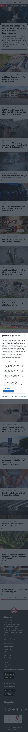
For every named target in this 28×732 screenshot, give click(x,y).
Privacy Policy (22, 396)
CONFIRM (8, 391)
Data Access (14, 396)
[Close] (25, 335)
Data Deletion (5, 396)
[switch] (22, 366)
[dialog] (14, 366)
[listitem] (14, 362)
